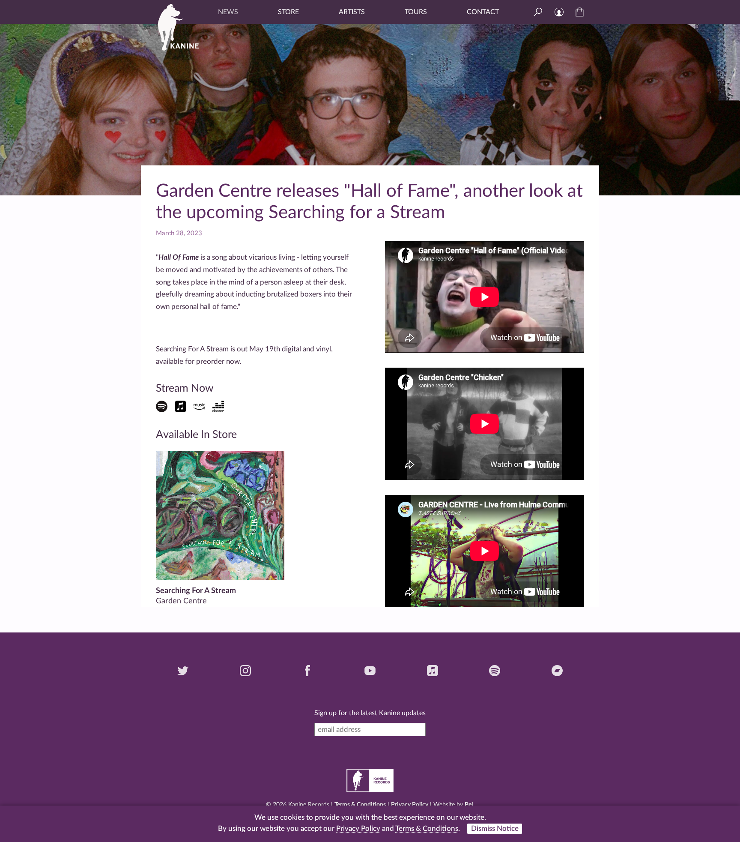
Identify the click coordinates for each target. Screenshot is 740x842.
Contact (483, 12)
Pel (469, 805)
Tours (416, 12)
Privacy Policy (409, 805)
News (228, 12)
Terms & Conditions (360, 805)
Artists (352, 12)
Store (288, 12)
